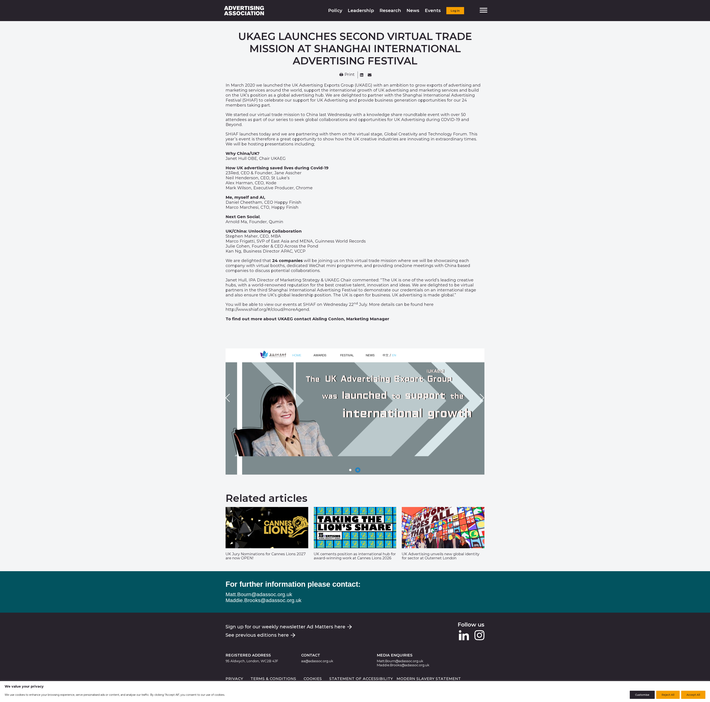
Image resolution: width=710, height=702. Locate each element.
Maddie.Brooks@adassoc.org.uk (263, 600)
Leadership (361, 10)
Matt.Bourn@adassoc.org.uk (259, 594)
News (413, 10)
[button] (362, 75)
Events (433, 10)
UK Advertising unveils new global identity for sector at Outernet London (440, 556)
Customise (642, 694)
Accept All (693, 694)
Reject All (668, 694)
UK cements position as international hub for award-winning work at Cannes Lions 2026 (355, 556)
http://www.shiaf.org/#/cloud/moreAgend (267, 309)
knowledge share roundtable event (403, 114)
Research (390, 10)
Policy (335, 10)
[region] (355, 691)
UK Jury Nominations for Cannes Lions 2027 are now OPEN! (266, 556)
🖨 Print (347, 74)
